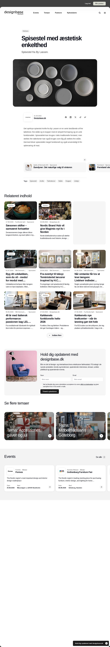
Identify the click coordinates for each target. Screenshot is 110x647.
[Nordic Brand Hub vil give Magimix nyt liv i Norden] (55, 220)
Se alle (99, 457)
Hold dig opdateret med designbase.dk (89, 643)
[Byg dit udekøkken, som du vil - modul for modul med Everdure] (20, 269)
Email (74, 375)
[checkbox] (41, 385)
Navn (42, 375)
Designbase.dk (40, 118)
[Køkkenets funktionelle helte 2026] (55, 310)
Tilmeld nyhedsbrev (50, 391)
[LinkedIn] (70, 117)
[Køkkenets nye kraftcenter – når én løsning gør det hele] (89, 310)
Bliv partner (99, 3)
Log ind (88, 3)
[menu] (105, 13)
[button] (84, 160)
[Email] (80, 117)
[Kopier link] (85, 117)
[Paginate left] (6, 426)
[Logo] (13, 13)
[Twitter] (75, 117)
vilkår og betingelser (86, 384)
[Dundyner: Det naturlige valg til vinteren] (55, 167)
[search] (100, 13)
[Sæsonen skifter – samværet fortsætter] (20, 218)
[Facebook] (66, 117)
